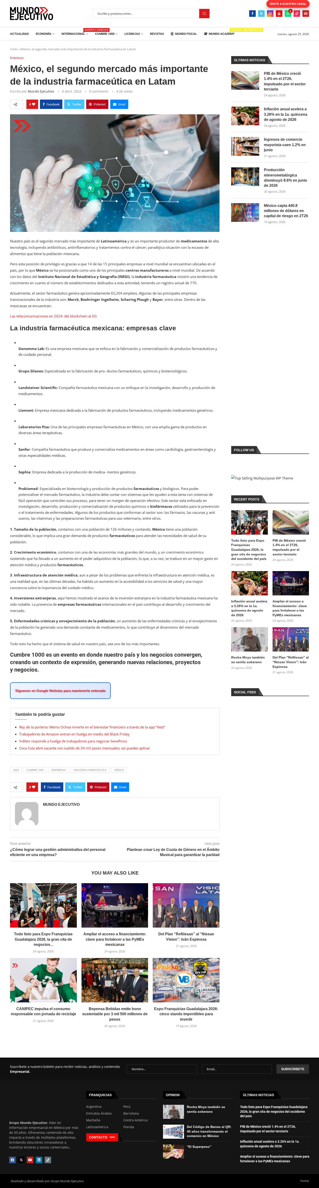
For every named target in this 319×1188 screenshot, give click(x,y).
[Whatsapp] (288, 13)
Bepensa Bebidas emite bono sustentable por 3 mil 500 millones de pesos (115, 1014)
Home (304, 1181)
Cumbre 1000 (104, 34)
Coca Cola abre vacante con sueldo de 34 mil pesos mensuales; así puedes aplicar (84, 748)
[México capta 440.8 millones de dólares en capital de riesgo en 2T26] (245, 212)
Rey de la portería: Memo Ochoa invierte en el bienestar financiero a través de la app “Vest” (92, 727)
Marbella (93, 1120)
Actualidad (19, 34)
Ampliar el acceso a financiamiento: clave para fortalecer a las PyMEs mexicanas (114, 939)
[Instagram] (270, 13)
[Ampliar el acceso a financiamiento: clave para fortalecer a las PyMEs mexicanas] (115, 905)
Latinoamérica (97, 1127)
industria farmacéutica (90, 770)
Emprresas (58, 770)
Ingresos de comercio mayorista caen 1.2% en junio (285, 144)
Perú (127, 1106)
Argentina (94, 1106)
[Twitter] (261, 13)
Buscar (204, 13)
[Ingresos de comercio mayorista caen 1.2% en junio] (245, 146)
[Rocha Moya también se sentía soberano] (249, 639)
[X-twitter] (21, 1160)
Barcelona (131, 1113)
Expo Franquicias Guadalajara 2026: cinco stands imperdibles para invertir (186, 1014)
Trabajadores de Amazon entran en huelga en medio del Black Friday (74, 734)
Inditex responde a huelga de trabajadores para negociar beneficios (73, 741)
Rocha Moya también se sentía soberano (248, 659)
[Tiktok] (297, 13)
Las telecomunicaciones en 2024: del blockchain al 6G (53, 316)
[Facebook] (252, 13)
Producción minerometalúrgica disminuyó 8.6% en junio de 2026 (285, 177)
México (119, 770)
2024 (16, 770)
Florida (128, 1127)
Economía (43, 34)
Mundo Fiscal (185, 34)
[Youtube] (279, 13)
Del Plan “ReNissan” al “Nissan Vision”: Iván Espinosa (291, 661)
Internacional (74, 32)
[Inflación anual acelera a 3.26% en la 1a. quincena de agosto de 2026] (245, 116)
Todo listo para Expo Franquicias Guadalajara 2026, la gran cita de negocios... (43, 939)
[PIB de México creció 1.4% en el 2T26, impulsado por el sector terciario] (245, 80)
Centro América (135, 1120)
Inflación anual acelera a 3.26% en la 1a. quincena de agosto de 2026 (285, 114)
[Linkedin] (39, 1160)
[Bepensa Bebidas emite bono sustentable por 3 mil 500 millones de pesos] (115, 980)
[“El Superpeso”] (173, 1152)
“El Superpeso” (199, 1146)
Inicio (14, 49)
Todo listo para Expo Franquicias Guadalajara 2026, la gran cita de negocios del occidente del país (248, 550)
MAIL (112, 1137)
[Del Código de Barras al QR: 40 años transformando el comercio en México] (173, 1132)
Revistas (157, 34)
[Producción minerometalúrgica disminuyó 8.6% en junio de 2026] (245, 176)
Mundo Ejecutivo (41, 91)
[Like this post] (33, 104)
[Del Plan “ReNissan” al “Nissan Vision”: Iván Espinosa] (186, 905)
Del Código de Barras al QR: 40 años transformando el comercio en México (209, 1131)
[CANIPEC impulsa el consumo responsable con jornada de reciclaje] (43, 980)
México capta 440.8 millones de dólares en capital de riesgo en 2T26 (286, 211)
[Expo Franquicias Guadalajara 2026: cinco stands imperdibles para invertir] (186, 980)
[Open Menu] (305, 13)
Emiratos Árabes (99, 1113)
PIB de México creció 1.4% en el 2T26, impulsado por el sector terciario (285, 81)
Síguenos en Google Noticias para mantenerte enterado (60, 691)
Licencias (132, 34)
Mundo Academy (221, 32)
